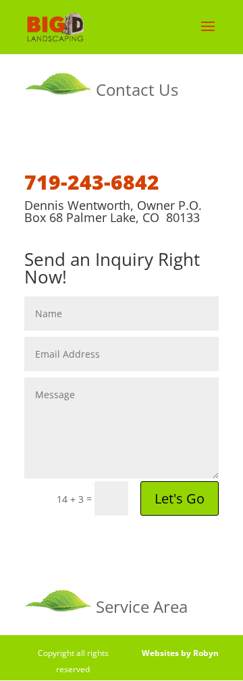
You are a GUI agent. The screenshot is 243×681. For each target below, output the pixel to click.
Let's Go (180, 498)
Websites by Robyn (180, 653)
